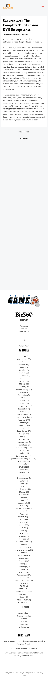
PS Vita (22, 519)
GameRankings (22, 447)
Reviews (22, 536)
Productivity (22, 516)
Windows (21, 588)
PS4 (21, 528)
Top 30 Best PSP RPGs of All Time (24, 648)
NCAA (22, 500)
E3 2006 (22, 400)
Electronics (21, 414)
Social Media (23, 555)
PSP (21, 533)
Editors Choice (21, 406)
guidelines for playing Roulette (23, 458)
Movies (22, 492)
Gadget (22, 434)
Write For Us (24, 331)
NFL (21, 505)
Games (22, 450)
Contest (17, 34)
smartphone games (22, 550)
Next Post (24, 138)
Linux (23, 475)
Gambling (21, 436)
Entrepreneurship (23, 417)
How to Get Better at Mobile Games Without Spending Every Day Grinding (24, 642)
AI (22, 361)
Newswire (22, 503)
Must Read (23, 494)
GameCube (23, 445)
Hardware (22, 461)
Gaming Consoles (24, 616)
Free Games (22, 431)
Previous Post (24, 132)
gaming (22, 453)
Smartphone (22, 547)
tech (22, 564)
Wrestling (23, 594)
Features (21, 420)
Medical (23, 483)
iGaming (22, 464)
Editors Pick (22, 409)
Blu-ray (22, 381)
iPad (21, 467)
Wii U (22, 586)
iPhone (21, 469)
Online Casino (21, 508)
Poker (22, 514)
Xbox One (21, 602)
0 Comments (8, 34)
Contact (24, 328)
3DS (21, 356)
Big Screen (22, 375)
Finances (22, 422)
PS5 (22, 530)
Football (22, 428)
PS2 (21, 522)
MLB (22, 486)
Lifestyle (22, 472)
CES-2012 (23, 384)
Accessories (22, 359)
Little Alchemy (22, 478)
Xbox (22, 597)
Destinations (23, 395)
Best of (22, 373)
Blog (21, 378)
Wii (22, 583)
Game (21, 439)
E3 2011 (22, 403)
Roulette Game (22, 541)
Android (22, 364)
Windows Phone (22, 591)
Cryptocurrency (22, 389)
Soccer (22, 552)
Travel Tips (23, 572)
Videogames (22, 575)
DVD (21, 397)
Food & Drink (23, 425)
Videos (22, 577)
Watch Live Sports (22, 580)
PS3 (21, 525)
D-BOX (22, 392)
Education (23, 411)
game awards (22, 442)
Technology (22, 566)
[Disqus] (24, 177)
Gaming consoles (22, 456)
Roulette (22, 539)
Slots (23, 544)
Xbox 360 (21, 600)
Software (22, 558)
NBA (22, 497)
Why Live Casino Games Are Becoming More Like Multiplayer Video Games (24, 654)
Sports (21, 561)
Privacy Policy (24, 346)
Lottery (23, 481)
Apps (22, 367)
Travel (22, 569)
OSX (22, 511)
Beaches (22, 370)
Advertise (24, 326)
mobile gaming (22, 489)
